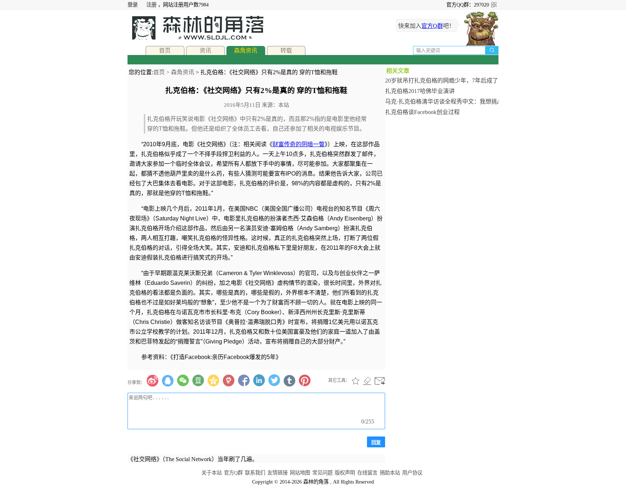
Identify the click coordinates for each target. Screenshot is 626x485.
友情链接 (277, 473)
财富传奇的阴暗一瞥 (298, 144)
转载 (286, 50)
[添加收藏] (355, 381)
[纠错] (367, 381)
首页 (165, 50)
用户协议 (412, 473)
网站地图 (300, 473)
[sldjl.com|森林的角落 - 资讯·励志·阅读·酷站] (196, 28)
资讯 (205, 50)
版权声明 (345, 473)
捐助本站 (390, 473)
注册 (151, 5)
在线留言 (367, 473)
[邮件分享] (379, 381)
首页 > (162, 72)
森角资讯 (245, 50)
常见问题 (322, 473)
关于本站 (211, 473)
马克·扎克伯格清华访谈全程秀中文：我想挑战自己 (441, 101)
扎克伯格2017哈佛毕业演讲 (420, 91)
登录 (133, 5)
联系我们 (255, 473)
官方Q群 (432, 26)
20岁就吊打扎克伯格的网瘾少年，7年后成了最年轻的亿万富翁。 (441, 80)
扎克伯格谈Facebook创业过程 (422, 112)
